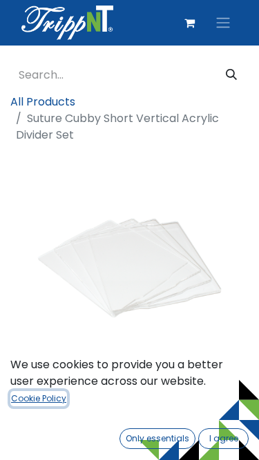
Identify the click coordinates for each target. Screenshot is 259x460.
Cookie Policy (38, 398)
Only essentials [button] (157, 438)
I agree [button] (223, 438)
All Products (42, 102)
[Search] (231, 75)
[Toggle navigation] (223, 23)
